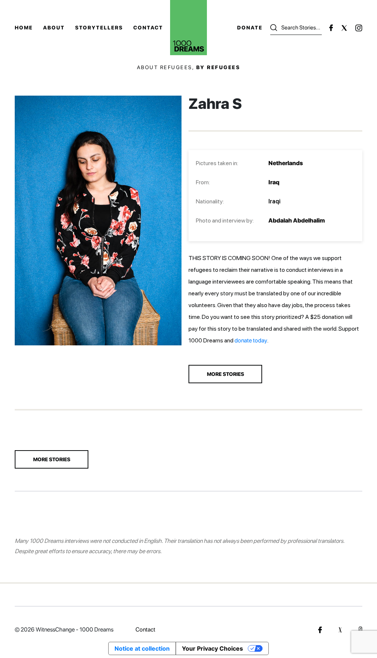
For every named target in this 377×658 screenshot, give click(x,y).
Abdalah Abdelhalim (296, 220)
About (54, 28)
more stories (225, 374)
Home (24, 28)
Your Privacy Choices (212, 648)
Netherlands (285, 163)
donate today (251, 340)
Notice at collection (142, 648)
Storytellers (99, 28)
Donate (250, 28)
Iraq (273, 182)
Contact (148, 28)
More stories (51, 459)
